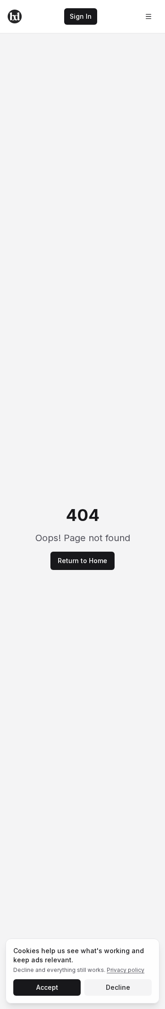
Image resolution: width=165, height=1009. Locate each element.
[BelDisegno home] (14, 16)
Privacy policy (125, 969)
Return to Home (82, 560)
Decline (118, 987)
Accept (47, 987)
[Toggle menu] (148, 16)
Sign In (81, 16)
